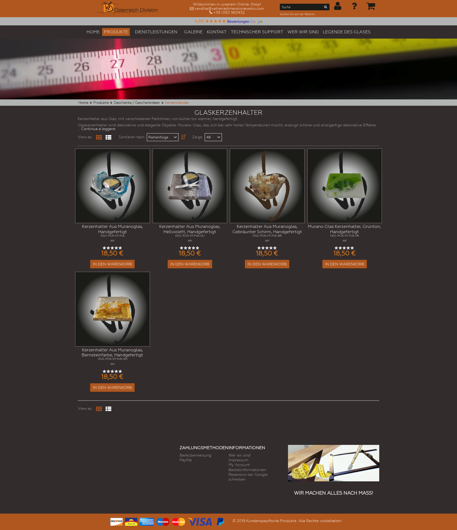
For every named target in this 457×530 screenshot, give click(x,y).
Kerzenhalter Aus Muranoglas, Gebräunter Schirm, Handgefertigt (267, 233)
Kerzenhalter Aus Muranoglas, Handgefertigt (112, 233)
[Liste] (108, 137)
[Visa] (200, 521)
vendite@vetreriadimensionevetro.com (229, 8)
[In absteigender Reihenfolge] (182, 137)
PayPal (186, 460)
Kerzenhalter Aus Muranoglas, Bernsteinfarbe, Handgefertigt (112, 356)
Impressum (238, 460)
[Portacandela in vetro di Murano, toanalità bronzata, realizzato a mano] (267, 186)
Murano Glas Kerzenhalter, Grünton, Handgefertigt (344, 233)
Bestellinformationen (247, 470)
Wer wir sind (239, 455)
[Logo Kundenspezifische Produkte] (127, 8)
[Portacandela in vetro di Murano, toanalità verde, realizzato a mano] (345, 186)
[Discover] (116, 521)
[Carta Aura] (131, 521)
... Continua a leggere (96, 129)
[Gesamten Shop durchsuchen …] (325, 8)
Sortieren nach (131, 137)
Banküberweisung (195, 455)
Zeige (197, 137)
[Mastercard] (178, 521)
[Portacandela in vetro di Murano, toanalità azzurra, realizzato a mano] (112, 186)
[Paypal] (220, 521)
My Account (239, 465)
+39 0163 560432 (229, 12)
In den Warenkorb (112, 264)
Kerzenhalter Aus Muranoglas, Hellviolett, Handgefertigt (189, 233)
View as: (85, 137)
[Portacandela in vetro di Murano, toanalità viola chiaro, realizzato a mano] (190, 186)
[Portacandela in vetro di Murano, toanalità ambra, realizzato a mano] (112, 309)
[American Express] (147, 521)
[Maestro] (163, 521)
